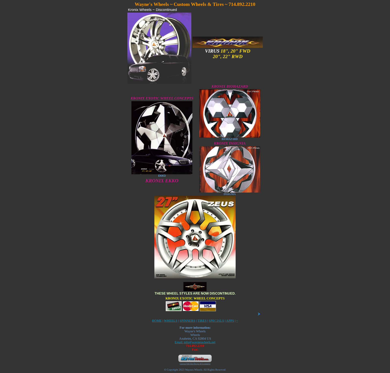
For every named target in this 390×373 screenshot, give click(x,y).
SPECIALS (216, 320)
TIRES (202, 320)
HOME (157, 320)
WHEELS (170, 320)
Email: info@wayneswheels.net (195, 342)
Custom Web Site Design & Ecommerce (195, 364)
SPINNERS (187, 320)
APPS (230, 320)
